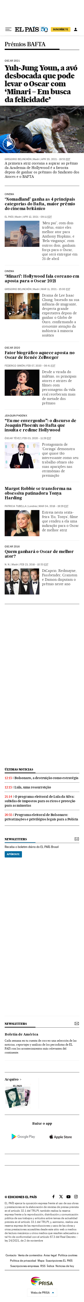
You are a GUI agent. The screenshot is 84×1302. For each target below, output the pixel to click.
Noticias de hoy (65, 1266)
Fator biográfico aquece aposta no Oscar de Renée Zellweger (39, 355)
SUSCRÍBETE (60, 29)
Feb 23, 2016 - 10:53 (34, 564)
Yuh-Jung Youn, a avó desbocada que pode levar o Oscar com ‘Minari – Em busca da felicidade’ (41, 83)
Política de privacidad (23, 1260)
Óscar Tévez (13, 438)
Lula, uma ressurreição (32, 787)
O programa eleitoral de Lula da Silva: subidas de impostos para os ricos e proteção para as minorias (40, 801)
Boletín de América (21, 1034)
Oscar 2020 (12, 347)
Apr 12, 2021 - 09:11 (37, 216)
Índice (50, 1266)
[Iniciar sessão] (75, 29)
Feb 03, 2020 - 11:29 (36, 438)
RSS (43, 1266)
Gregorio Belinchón (18, 159)
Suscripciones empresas (24, 1266)
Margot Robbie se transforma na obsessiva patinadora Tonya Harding (38, 493)
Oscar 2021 (12, 61)
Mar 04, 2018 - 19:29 (53, 506)
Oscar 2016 (12, 546)
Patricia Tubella (15, 506)
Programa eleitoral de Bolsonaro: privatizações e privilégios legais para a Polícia (41, 817)
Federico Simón (15, 365)
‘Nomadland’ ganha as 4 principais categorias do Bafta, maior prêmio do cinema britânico (40, 204)
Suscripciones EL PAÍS (59, 1260)
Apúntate (13, 854)
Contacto (11, 1255)
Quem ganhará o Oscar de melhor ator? (39, 554)
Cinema (9, 194)
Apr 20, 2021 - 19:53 (55, 159)
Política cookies (67, 1255)
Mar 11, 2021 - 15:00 (55, 289)
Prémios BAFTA (25, 44)
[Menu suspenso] (8, 29)
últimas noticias (19, 769)
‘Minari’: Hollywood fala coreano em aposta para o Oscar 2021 (42, 279)
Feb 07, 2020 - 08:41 (40, 365)
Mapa (41, 1260)
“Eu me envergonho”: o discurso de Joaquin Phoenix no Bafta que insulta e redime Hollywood (40, 425)
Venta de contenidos (30, 1255)
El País (9, 216)
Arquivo (12, 1079)
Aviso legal (50, 1255)
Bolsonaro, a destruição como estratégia (46, 778)
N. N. (7, 564)
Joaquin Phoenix (16, 415)
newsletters (16, 839)
